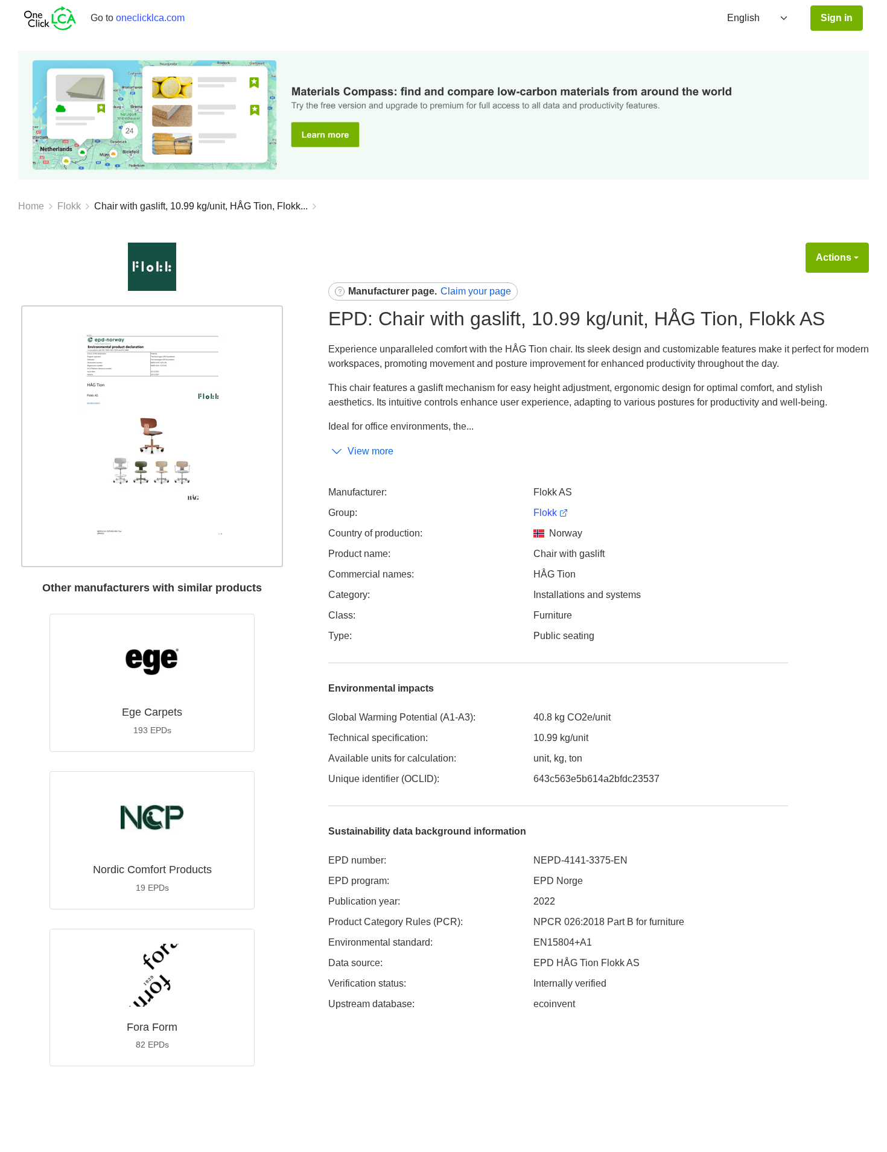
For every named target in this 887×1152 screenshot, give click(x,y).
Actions (833, 257)
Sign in (837, 18)
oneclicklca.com (150, 18)
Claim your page (475, 291)
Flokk (69, 206)
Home (31, 206)
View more (370, 451)
